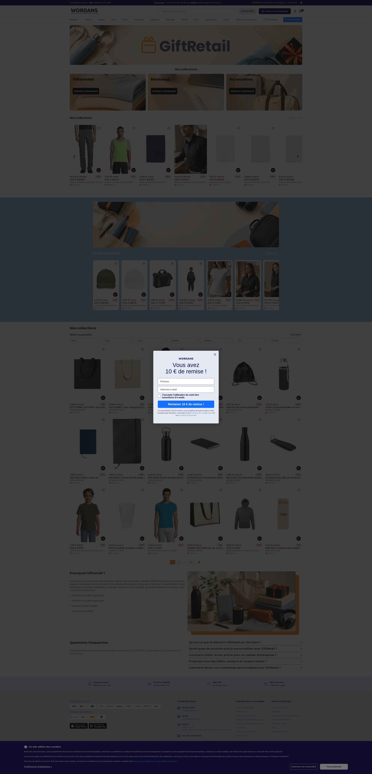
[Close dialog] (215, 354)
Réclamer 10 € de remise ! (186, 404)
